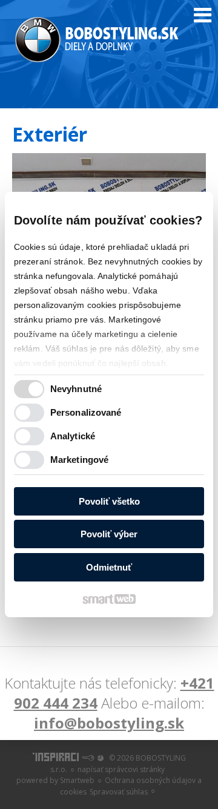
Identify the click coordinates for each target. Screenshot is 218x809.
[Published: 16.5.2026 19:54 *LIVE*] (88, 758)
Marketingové (79, 459)
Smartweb (77, 780)
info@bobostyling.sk (109, 723)
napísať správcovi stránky (121, 769)
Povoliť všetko (109, 501)
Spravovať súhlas (119, 792)
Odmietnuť (109, 567)
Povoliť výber (109, 534)
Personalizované (86, 412)
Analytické (72, 436)
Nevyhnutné (76, 389)
